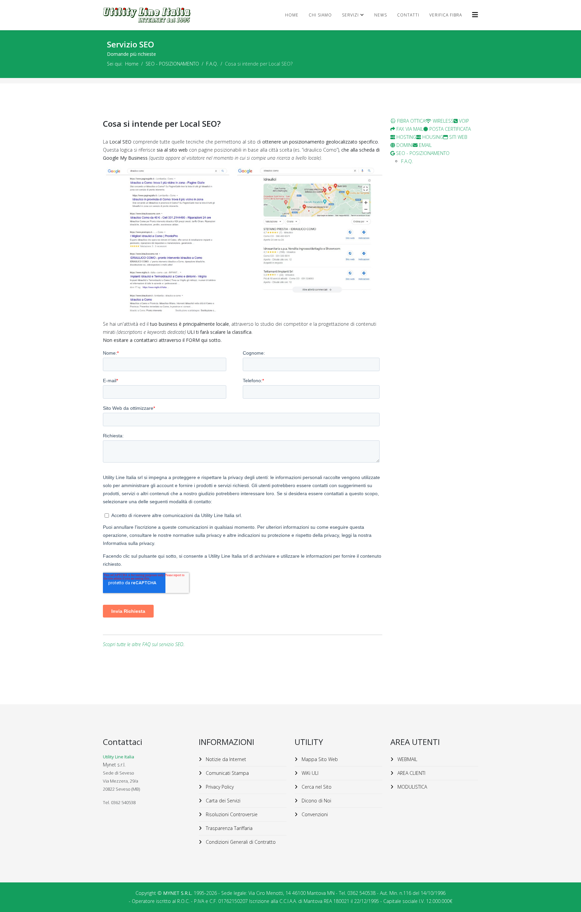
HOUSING (432, 137)
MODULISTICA (411, 787)
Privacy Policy (219, 787)
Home (292, 15)
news (380, 15)
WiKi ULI (309, 773)
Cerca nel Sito (316, 787)
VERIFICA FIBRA (445, 15)
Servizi (350, 15)
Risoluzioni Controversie (231, 814)
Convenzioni (314, 814)
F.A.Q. (212, 64)
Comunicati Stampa (226, 773)
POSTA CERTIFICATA (449, 129)
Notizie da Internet (225, 759)
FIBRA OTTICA (410, 121)
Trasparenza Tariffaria (228, 828)
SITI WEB (457, 137)
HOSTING (405, 137)
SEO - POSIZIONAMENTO (172, 64)
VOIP (463, 121)
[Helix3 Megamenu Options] (475, 14)
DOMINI (404, 145)
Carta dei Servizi (222, 800)
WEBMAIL (406, 759)
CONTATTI (408, 15)
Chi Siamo (320, 15)
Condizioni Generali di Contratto (240, 842)
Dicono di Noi (315, 800)
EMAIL (425, 145)
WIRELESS (442, 121)
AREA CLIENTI (410, 773)
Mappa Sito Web (319, 759)
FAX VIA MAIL (409, 129)
